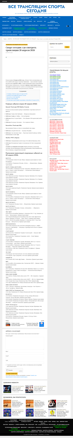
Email (7, 356)
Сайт (7, 360)
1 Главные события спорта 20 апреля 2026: (16, 94)
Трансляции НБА (15, 400)
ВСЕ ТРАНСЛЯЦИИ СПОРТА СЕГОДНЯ (36, 9)
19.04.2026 (11, 52)
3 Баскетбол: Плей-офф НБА (13, 97)
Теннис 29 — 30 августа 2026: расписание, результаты (17, 413)
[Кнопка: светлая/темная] (67, 26)
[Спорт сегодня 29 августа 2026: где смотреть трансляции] (7, 389)
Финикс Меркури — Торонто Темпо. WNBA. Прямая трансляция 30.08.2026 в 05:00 (17, 404)
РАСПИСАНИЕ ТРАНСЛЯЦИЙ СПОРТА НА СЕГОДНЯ (16, 44)
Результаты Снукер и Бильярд (62, 400)
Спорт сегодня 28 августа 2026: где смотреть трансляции (39, 389)
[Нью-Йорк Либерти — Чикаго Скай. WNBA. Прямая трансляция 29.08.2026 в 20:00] (30, 404)
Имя (7, 351)
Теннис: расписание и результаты (18, 409)
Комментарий (9, 335)
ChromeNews (41, 434)
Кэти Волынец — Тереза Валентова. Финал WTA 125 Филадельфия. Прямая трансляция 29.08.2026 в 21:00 (63, 413)
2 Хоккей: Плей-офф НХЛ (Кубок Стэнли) (16, 95)
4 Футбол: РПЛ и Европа (12, 98)
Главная (4, 17)
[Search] (70, 26)
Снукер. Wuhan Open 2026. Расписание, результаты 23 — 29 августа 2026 (62, 404)
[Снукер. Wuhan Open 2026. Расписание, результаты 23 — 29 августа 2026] (52, 404)
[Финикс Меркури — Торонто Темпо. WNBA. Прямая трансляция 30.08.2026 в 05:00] (7, 404)
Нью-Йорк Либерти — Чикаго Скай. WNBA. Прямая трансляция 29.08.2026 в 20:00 (39, 404)
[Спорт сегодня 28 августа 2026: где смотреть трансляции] (29, 389)
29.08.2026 (17, 415)
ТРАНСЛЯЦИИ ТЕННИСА (39, 409)
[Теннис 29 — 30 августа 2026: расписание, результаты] (7, 413)
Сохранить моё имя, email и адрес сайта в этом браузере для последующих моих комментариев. (24, 365)
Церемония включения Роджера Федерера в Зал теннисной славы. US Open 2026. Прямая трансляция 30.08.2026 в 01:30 (40, 414)
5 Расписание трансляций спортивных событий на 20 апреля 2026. (22, 100)
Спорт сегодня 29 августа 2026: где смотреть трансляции (17, 389)
